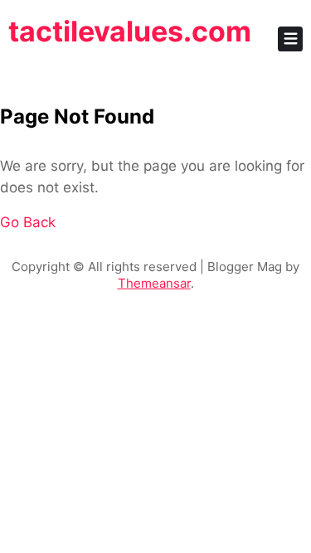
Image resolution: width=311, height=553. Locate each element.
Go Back (28, 222)
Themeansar (154, 283)
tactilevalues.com (129, 31)
